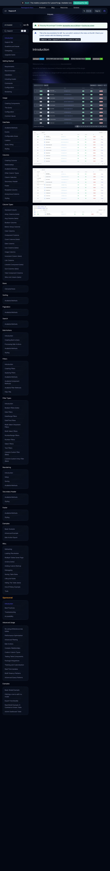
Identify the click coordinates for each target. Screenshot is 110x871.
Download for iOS (80, 3)
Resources (64, 8)
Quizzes (76, 8)
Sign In (97, 11)
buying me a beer (88, 25)
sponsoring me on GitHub (71, 25)
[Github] (104, 11)
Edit (24, 25)
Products (42, 8)
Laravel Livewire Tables (52, 64)
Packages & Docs (27, 8)
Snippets (50, 14)
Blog (52, 8)
